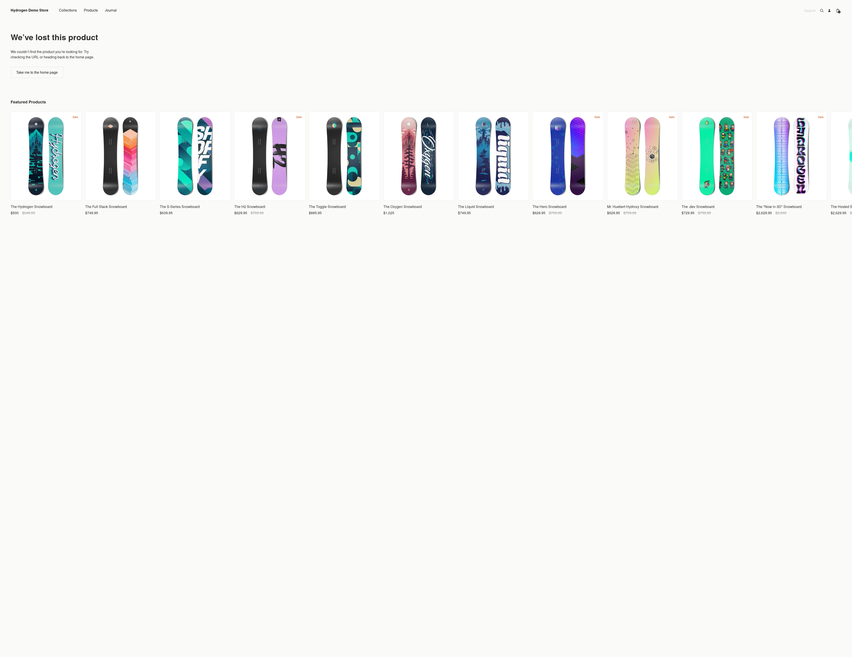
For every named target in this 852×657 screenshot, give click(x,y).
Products (91, 10)
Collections (68, 10)
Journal (111, 10)
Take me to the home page (37, 72)
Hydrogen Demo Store (29, 10)
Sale (75, 117)
